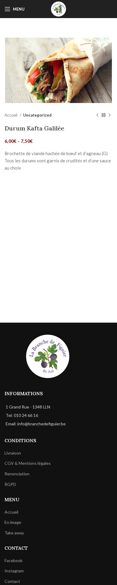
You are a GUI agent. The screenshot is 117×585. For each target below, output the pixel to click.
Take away (14, 532)
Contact (12, 581)
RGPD (10, 484)
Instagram (14, 570)
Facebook (13, 560)
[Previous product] (97, 115)
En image (12, 522)
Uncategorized (37, 115)
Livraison (12, 452)
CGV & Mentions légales (27, 463)
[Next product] (109, 115)
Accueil (11, 115)
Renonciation (16, 473)
